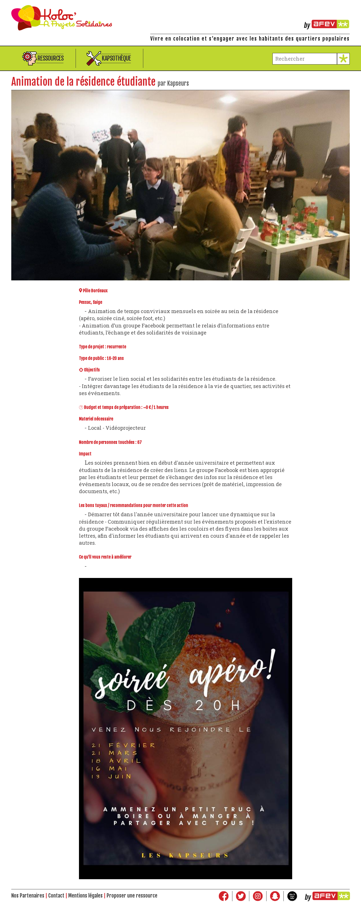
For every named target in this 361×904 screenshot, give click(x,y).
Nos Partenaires (27, 895)
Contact (56, 895)
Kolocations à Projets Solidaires (180, 17)
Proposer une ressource (132, 895)
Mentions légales (85, 895)
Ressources (50, 58)
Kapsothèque (116, 58)
